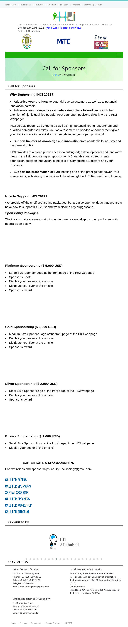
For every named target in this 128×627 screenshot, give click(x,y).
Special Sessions (16, 492)
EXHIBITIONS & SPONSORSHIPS (48, 463)
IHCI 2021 (51, 5)
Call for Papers (16, 479)
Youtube (98, 5)
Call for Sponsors (18, 486)
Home (13, 623)
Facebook (76, 5)
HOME (56, 75)
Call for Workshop (18, 505)
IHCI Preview (25, 5)
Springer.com (10, 5)
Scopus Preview (53, 623)
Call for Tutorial (17, 511)
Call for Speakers (17, 498)
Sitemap (23, 623)
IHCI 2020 (39, 5)
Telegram (64, 5)
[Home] (64, 16)
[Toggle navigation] (119, 55)
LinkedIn (87, 5)
